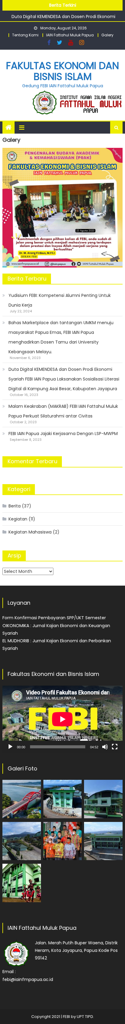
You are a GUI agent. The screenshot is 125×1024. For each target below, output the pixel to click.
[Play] (10, 747)
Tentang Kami (25, 35)
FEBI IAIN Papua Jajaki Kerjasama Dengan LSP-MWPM (63, 434)
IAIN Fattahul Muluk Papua (70, 35)
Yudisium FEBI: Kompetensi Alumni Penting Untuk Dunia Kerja (59, 300)
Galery (107, 35)
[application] (62, 719)
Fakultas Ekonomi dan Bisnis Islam (62, 71)
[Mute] (105, 747)
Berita (14, 506)
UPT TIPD (85, 1016)
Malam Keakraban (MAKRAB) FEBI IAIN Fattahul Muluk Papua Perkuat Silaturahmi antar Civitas (63, 411)
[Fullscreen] (115, 747)
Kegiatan (17, 519)
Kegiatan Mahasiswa (30, 532)
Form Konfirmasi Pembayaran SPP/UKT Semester (54, 618)
